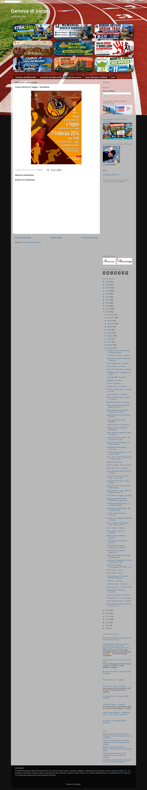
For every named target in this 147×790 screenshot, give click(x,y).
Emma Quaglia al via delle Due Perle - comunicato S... (118, 524)
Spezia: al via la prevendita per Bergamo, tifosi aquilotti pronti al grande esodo (117, 748)
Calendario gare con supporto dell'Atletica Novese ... (117, 577)
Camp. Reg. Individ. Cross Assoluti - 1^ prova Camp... (119, 458)
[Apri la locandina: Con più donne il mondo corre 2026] (114, 64)
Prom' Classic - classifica (116, 528)
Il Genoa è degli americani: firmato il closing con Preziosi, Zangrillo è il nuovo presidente (117, 735)
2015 (107, 610)
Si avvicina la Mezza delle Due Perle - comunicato (118, 477)
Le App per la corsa (73, 77)
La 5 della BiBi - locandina (116, 377)
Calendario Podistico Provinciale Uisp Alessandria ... (118, 556)
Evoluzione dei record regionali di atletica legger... (119, 486)
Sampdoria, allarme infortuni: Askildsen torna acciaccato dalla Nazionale (117, 761)
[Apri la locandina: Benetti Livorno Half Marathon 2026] (32, 64)
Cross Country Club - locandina (118, 595)
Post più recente (23, 237)
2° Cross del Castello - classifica (118, 355)
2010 (107, 625)
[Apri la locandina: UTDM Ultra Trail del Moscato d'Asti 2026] (32, 48)
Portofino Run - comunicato (117, 386)
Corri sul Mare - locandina (116, 366)
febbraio (110, 345)
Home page (56, 237)
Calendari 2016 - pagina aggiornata (115, 551)
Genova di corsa (29, 11)
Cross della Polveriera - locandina (119, 601)
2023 (107, 291)
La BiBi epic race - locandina (117, 584)
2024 (107, 288)
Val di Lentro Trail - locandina (117, 468)
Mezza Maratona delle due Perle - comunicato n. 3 (119, 605)
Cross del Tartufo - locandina (117, 394)
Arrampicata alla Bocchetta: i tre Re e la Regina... (118, 443)
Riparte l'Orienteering (114, 462)
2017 (107, 309)
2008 (107, 628)
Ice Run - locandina (114, 383)
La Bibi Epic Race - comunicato (118, 425)
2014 (107, 613)
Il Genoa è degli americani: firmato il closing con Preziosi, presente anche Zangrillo (116, 742)
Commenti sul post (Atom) (31, 242)
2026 (107, 282)
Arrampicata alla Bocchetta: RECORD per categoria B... (117, 499)
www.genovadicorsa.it (119, 771)
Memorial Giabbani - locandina (118, 402)
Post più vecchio (89, 237)
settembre (111, 324)
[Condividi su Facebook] (58, 170)
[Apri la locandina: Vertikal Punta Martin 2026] (73, 64)
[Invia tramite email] (52, 170)
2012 (107, 619)
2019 (107, 303)
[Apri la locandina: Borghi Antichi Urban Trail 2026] (114, 31)
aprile (109, 339)
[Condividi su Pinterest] (60, 170)
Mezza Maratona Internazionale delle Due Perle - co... (118, 406)
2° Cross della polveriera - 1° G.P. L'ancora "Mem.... (119, 453)
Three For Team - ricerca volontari (119, 465)
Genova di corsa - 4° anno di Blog (119, 587)
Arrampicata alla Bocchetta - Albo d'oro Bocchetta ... (119, 509)
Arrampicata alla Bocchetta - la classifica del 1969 (118, 504)
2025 (107, 285)
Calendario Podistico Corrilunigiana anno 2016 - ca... (119, 566)
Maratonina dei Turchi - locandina (119, 598)
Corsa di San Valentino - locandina (119, 369)
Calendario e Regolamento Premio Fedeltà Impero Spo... (119, 561)
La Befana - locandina (115, 581)
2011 (107, 622)
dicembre (110, 314)
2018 (107, 306)
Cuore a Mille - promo (115, 573)
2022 (107, 294)
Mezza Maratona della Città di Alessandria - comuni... (117, 411)
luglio (109, 330)
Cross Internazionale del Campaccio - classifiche (116, 546)
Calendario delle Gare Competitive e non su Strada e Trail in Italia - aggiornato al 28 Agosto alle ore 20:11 (116, 646)
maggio (110, 336)
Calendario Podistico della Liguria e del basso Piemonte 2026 (117, 639)
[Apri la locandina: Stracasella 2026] (32, 31)
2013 (107, 616)
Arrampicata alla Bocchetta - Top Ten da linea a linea (118, 438)
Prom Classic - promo (114, 570)
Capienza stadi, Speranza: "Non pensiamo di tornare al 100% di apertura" (114, 755)
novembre (111, 317)
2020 (107, 300)
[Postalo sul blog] (54, 170)
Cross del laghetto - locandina (117, 363)
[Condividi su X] (56, 170)
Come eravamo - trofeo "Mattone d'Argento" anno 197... (119, 491)
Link (113, 77)
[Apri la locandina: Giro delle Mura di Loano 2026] (73, 48)
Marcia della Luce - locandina (113, 680)
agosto (110, 327)
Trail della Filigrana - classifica (114, 704)
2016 (107, 312)
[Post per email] (47, 170)
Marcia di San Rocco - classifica (114, 686)
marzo (109, 342)
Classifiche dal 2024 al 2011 (51, 77)
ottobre (110, 321)
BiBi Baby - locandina (114, 380)
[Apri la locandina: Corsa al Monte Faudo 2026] (114, 48)
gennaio (110, 348)
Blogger (78, 784)
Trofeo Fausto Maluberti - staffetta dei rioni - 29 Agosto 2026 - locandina (116, 713)
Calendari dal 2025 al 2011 (25, 77)
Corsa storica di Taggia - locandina (119, 495)
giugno (110, 333)
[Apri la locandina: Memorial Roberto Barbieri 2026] (73, 31)
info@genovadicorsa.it (111, 175)
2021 (107, 297)
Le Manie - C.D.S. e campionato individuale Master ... (118, 351)
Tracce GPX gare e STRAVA (96, 77)
